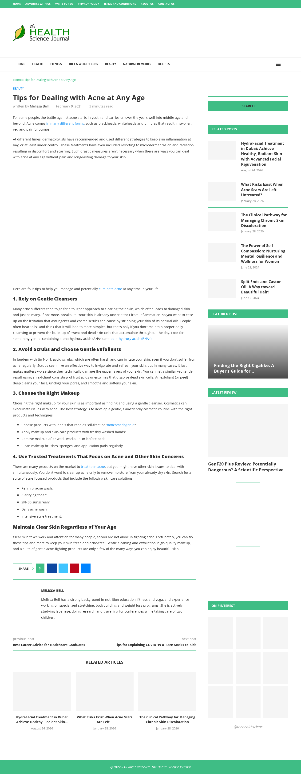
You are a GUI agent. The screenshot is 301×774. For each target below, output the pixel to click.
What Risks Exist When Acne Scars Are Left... (104, 719)
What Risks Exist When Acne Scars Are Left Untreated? (262, 190)
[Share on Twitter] (63, 568)
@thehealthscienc (248, 726)
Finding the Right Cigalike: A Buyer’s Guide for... (244, 368)
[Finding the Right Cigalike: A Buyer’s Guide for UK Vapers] (248, 352)
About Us (147, 3)
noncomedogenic (120, 425)
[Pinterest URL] (220, 633)
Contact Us (166, 3)
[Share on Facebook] (52, 568)
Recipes (164, 64)
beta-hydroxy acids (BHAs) (131, 338)
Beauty (110, 64)
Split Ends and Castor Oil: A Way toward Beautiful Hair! (261, 287)
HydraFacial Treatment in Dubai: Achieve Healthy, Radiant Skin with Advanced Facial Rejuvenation (262, 154)
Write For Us (64, 3)
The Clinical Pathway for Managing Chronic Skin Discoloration (167, 719)
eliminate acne (110, 289)
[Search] (285, 64)
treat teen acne (93, 466)
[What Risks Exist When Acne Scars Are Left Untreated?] (105, 691)
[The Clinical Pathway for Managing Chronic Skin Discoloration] (167, 691)
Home (17, 3)
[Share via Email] (86, 568)
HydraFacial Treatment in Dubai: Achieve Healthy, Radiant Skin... (42, 719)
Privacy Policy (88, 3)
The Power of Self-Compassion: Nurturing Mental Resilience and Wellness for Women (263, 253)
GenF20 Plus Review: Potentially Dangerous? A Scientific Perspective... (247, 466)
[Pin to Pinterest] (74, 568)
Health (37, 64)
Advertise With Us (38, 3)
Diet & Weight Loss (83, 64)
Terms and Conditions (120, 3)
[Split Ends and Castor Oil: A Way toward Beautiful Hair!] (222, 288)
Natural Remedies (137, 64)
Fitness (56, 64)
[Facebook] (262, 4)
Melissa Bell (39, 106)
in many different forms (65, 123)
